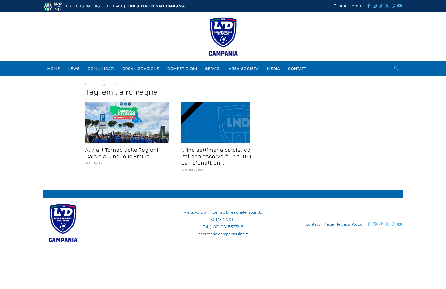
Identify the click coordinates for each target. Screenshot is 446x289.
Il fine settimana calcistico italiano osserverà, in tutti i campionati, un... (216, 156)
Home (89, 84)
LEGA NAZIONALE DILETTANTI (99, 6)
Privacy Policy (349, 224)
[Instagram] (375, 6)
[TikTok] (381, 6)
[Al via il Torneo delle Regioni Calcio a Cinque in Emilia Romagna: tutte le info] (127, 122)
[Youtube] (399, 6)
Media (357, 5)
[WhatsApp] (393, 6)
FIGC (69, 6)
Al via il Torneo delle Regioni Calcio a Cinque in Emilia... (121, 152)
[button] (396, 68)
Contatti (341, 5)
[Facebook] (368, 6)
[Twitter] (387, 6)
